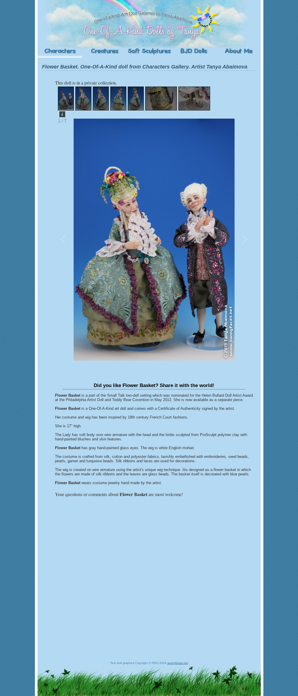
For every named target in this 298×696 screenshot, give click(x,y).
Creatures (104, 51)
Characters (60, 51)
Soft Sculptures (149, 51)
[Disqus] (154, 571)
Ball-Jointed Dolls (193, 51)
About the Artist (238, 51)
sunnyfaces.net (177, 663)
